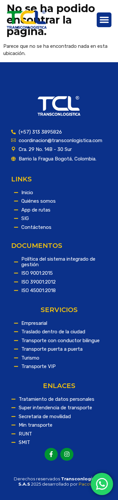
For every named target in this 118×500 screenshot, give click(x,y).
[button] (104, 19)
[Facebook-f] (51, 454)
